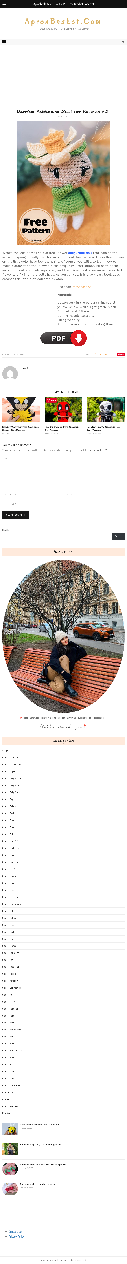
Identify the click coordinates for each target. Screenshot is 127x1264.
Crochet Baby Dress (11, 792)
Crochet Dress (8, 924)
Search (5, 529)
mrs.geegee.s (81, 287)
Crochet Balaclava (10, 806)
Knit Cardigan (8, 1092)
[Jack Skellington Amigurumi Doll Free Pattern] (106, 409)
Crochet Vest (8, 1071)
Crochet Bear (8, 820)
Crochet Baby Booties (12, 785)
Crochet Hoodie (9, 973)
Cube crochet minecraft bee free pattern (39, 1124)
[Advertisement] (63, 81)
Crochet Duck (8, 931)
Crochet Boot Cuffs (10, 841)
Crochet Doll (7, 911)
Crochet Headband (10, 966)
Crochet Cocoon (9, 883)
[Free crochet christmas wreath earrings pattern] (10, 1169)
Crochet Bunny (8, 855)
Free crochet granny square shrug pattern (40, 1144)
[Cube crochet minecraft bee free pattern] (10, 1129)
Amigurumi (7, 750)
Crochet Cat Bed (9, 869)
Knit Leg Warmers (10, 1106)
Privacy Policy (16, 1237)
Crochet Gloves (9, 945)
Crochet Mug (7, 994)
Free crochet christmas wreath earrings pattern (43, 1164)
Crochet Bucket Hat (11, 848)
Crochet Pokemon (10, 1008)
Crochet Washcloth (11, 1078)
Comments (19, 354)
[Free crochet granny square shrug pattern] (10, 1149)
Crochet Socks (8, 1043)
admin (5, 354)
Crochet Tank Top (10, 1064)
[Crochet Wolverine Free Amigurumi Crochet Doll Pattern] (21, 409)
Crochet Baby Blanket (12, 778)
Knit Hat (6, 1099)
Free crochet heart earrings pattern (37, 1184)
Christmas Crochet (10, 757)
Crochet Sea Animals (11, 1029)
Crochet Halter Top (10, 952)
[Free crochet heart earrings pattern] (10, 1189)
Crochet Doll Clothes (11, 917)
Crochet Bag (7, 799)
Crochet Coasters (10, 876)
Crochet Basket (9, 813)
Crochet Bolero (8, 834)
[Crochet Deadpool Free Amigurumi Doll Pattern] (63, 409)
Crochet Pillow (8, 1001)
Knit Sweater (8, 1113)
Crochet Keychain (10, 980)
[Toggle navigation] (4, 41)
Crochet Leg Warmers (11, 987)
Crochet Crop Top (10, 897)
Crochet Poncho (9, 1015)
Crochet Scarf (8, 1022)
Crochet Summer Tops (12, 1050)
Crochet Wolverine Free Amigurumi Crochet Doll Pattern (20, 429)
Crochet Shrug (8, 1036)
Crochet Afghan (9, 771)
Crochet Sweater (10, 1057)
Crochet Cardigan (10, 862)
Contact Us (15, 1232)
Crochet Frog (8, 938)
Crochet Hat (7, 959)
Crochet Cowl (8, 890)
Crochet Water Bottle (12, 1085)
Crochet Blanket (9, 827)
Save (122, 354)
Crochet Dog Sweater (11, 904)
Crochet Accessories (11, 764)
